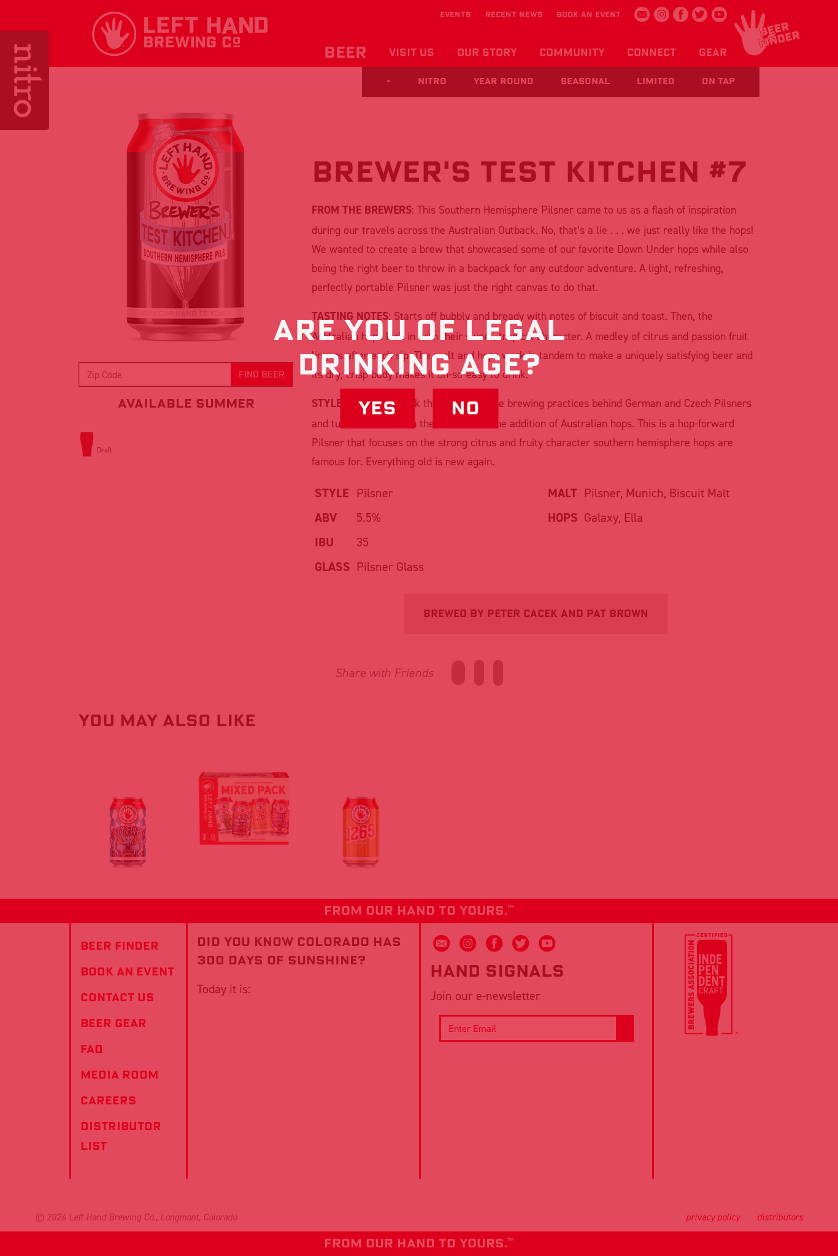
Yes (377, 408)
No (465, 408)
